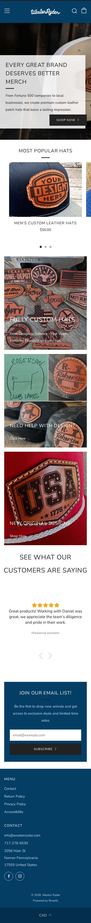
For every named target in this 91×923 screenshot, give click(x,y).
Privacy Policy (15, 804)
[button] (42, 655)
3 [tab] (50, 247)
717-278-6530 (16, 843)
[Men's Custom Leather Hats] (45, 189)
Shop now (65, 120)
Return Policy (14, 796)
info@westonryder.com (22, 835)
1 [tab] (41, 247)
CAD (43, 915)
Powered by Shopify (45, 900)
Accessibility (13, 811)
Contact (10, 788)
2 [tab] (46, 247)
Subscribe (43, 749)
